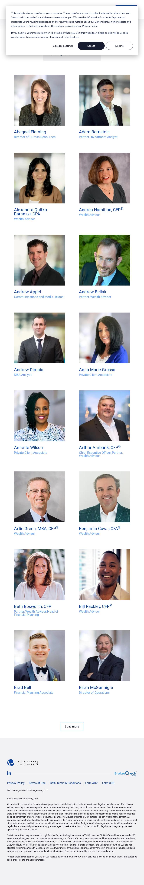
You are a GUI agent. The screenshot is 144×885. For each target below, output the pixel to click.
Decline (119, 45)
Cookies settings (63, 45)
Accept (91, 45)
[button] (72, 726)
